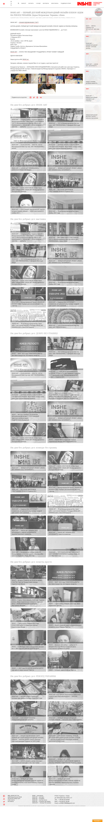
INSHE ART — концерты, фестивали (41, 801)
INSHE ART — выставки (38, 797)
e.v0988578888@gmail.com (67, 803)
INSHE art (26, 59)
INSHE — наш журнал (37, 795)
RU (11, 5)
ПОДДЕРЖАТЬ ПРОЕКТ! (18, 48)
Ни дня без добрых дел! (14, 798)
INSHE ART (13, 52)
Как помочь (11, 801)
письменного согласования (79, 805)
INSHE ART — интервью (38, 798)
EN (11, 1)
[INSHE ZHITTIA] (90, 3)
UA (11, 3)
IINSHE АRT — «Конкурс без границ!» (41, 803)
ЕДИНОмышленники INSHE (15, 797)
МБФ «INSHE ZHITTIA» (13, 795)
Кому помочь (11, 800)
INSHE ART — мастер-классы (39, 800)
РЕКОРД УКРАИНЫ (24, 17)
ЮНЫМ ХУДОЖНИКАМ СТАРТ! (29, 22)
